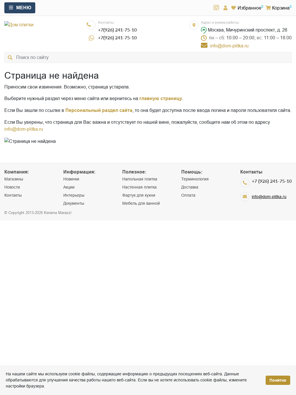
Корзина (281, 7)
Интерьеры (73, 195)
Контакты (13, 195)
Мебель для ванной (141, 203)
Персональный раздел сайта (98, 110)
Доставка (189, 187)
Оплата (188, 195)
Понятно (277, 380)
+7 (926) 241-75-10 (272, 181)
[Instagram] (216, 7)
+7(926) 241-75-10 (117, 29)
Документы (73, 203)
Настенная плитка (139, 187)
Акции (69, 187)
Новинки (71, 179)
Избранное (249, 7)
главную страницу (160, 98)
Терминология (195, 179)
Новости (12, 187)
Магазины (13, 179)
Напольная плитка (139, 179)
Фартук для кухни (138, 195)
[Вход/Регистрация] (225, 7)
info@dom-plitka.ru (23, 129)
